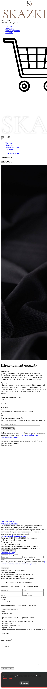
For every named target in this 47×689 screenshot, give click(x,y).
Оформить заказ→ (8, 550)
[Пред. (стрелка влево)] (2, 687)
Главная (8, 27)
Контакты (9, 33)
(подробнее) (7, 678)
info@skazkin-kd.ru (10, 524)
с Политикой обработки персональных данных (23, 563)
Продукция (9, 29)
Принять (24, 683)
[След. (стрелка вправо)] (4, 687)
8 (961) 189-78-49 (12, 153)
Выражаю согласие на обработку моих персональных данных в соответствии (23, 562)
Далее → (5, 568)
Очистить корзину (8, 553)
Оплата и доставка (12, 31)
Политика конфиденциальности (13, 536)
